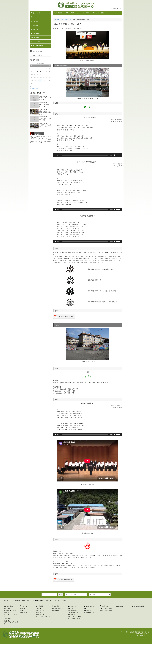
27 (41, 80)
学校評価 (70, 608)
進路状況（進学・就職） (59, 608)
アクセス (88, 13)
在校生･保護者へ (58, 13)
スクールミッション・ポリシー (10, 615)
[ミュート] (114, 155)
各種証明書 (35, 37)
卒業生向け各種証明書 (106, 610)
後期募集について (41, 614)
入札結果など (87, 610)
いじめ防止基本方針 (73, 612)
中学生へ (66, 13)
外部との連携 (7, 618)
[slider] (118, 154)
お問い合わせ (95, 13)
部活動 (22, 610)
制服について (23, 612)
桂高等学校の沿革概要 (65, 579)
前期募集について (41, 610)
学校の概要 (36, 13)
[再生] (55, 155)
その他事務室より (89, 612)
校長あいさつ (7, 608)
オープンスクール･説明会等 (43, 617)
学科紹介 (22, 608)
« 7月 (32, 86)
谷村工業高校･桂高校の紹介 (11, 623)
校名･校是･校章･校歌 (10, 610)
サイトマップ (80, 13)
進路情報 (35, 25)
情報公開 (35, 29)
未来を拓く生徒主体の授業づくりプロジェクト (75, 617)
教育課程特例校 (37, 45)
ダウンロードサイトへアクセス (40, 139)
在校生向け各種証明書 (106, 608)
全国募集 (38, 612)
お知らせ (38, 608)
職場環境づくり (72, 614)
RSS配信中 (35, 88)
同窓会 (102, 13)
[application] (87, 155)
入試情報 (35, 21)
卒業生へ (73, 13)
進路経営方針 (55, 610)
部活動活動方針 (72, 610)
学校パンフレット (89, 608)
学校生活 (35, 17)
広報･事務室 (36, 33)
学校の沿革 (7, 620)
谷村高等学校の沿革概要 (65, 316)
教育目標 (6, 612)
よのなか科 (36, 41)
